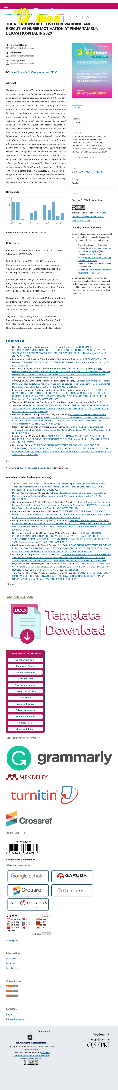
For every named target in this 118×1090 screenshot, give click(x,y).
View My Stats (13, 940)
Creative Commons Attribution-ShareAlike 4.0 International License (89, 217)
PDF (78, 108)
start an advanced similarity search (37, 468)
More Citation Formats (84, 157)
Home (8, 15)
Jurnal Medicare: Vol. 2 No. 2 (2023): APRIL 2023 (36, 424)
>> (13, 461)
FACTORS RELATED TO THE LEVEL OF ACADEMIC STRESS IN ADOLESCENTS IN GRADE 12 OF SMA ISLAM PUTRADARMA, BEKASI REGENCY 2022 (61, 566)
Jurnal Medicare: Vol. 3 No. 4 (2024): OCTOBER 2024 (52, 387)
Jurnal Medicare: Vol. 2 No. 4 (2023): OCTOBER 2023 (53, 517)
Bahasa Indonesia (15, 1019)
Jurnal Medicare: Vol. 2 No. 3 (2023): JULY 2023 (56, 377)
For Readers (11, 958)
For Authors (11, 963)
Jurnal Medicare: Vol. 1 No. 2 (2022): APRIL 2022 (43, 542)
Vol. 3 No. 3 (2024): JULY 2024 (40, 15)
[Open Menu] (6, 6)
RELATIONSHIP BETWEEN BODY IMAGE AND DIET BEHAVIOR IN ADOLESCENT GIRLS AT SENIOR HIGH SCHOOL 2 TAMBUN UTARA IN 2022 (61, 576)
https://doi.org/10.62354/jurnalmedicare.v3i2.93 (34, 72)
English (9, 1014)
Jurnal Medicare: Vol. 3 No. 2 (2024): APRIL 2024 (68, 551)
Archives (19, 15)
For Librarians (12, 968)
